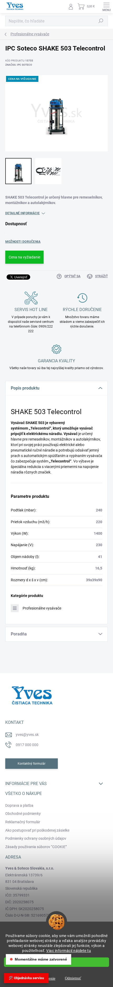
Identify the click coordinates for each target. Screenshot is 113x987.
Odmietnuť (73, 978)
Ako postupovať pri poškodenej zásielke (37, 830)
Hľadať (101, 21)
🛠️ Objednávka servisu (26, 978)
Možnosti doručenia (22, 242)
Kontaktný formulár (31, 763)
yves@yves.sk (27, 734)
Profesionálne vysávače (42, 608)
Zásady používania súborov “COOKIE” (36, 847)
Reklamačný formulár (22, 822)
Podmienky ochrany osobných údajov (35, 838)
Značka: (18, 64)
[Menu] (106, 6)
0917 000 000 (27, 745)
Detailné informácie (22, 213)
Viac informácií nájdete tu (68, 951)
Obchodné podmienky (23, 813)
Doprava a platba (19, 805)
